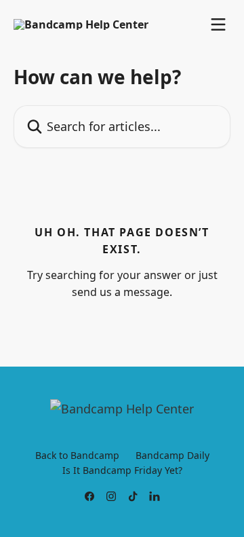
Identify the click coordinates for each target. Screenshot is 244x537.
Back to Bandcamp (77, 455)
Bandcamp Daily (172, 455)
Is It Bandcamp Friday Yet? (122, 470)
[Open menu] (218, 24)
